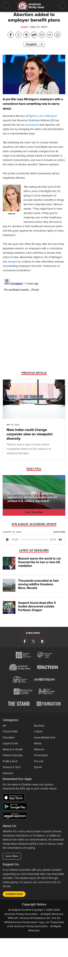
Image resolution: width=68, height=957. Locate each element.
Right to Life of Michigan (43, 116)
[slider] (34, 539)
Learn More (11, 856)
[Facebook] (24, 641)
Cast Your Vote (34, 512)
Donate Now (14, 894)
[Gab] (42, 641)
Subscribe (33, 633)
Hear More (59, 532)
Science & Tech (11, 767)
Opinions (8, 773)
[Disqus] (34, 323)
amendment (32, 124)
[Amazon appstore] (15, 816)
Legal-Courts (10, 743)
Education (9, 737)
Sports (38, 767)
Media (37, 743)
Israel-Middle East (44, 737)
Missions (39, 749)
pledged (13, 261)
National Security (12, 755)
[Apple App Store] (14, 798)
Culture (38, 731)
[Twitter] (33, 641)
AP (4, 725)
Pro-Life (38, 761)
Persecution (41, 755)
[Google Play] (16, 807)
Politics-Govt (10, 761)
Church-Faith (10, 731)
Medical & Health (13, 749)
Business (39, 725)
